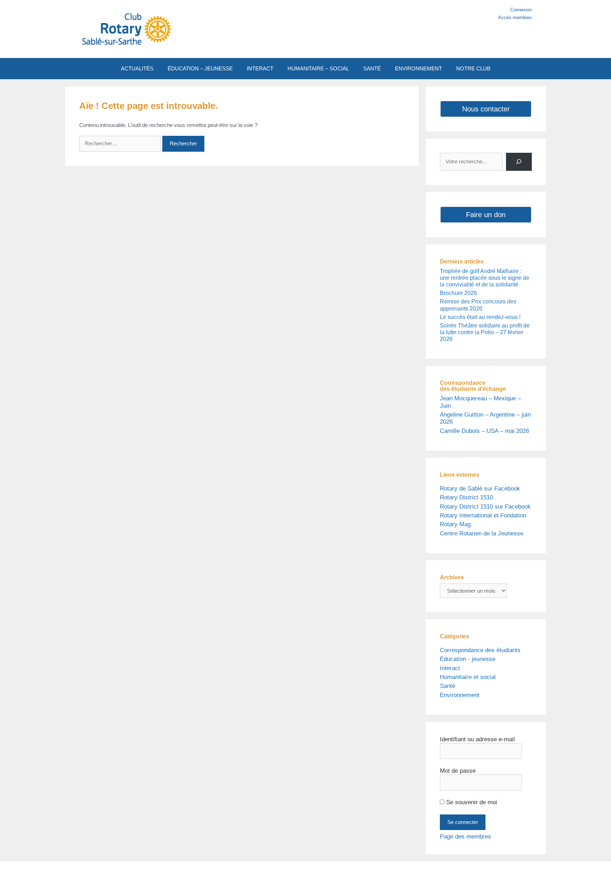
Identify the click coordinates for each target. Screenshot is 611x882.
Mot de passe (458, 770)
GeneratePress (372, 872)
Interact (450, 668)
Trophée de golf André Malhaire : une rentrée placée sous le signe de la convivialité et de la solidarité (484, 278)
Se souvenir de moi (470, 802)
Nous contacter (486, 109)
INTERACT (260, 68)
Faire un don (486, 215)
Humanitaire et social (468, 677)
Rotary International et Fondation (483, 515)
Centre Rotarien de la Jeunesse (481, 533)
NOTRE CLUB (473, 68)
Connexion (521, 9)
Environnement (459, 695)
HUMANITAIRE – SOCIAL (318, 68)
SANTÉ (372, 68)
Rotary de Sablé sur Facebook (480, 488)
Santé (447, 686)
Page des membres (465, 836)
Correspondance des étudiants (480, 650)
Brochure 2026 (458, 293)
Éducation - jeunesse (467, 659)
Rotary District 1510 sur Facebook (485, 506)
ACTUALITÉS (137, 68)
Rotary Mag (455, 524)
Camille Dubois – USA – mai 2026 (484, 431)
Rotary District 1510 (466, 497)
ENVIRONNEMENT (418, 68)
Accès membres (515, 17)
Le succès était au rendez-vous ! (480, 317)
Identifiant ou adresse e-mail (477, 739)
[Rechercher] (519, 162)
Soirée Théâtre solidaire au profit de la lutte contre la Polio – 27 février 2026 (485, 332)
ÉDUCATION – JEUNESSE (200, 68)
